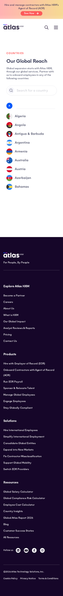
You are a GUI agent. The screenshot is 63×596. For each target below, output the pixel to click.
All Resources (11, 537)
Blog (6, 524)
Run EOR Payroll (13, 381)
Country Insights (13, 511)
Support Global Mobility (17, 462)
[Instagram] (42, 550)
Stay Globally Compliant (18, 407)
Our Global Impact (14, 321)
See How (29, 13)
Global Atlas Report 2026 (18, 517)
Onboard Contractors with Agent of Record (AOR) (28, 372)
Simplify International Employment (23, 436)
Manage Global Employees (19, 394)
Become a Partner (14, 295)
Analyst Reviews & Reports (19, 328)
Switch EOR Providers (16, 469)
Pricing (7, 334)
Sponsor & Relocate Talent (19, 388)
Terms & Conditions (48, 578)
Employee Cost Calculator (18, 504)
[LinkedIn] (18, 550)
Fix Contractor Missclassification (22, 456)
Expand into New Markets (18, 449)
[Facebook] (34, 550)
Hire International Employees (20, 430)
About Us (8, 308)
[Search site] (46, 27)
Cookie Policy (10, 578)
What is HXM (10, 315)
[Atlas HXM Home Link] (13, 27)
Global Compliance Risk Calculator (24, 498)
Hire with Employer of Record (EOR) (24, 363)
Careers (8, 302)
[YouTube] (26, 550)
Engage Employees (14, 401)
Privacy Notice (28, 578)
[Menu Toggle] (56, 27)
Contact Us (10, 341)
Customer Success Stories (18, 530)
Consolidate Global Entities (19, 443)
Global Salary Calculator (18, 491)
